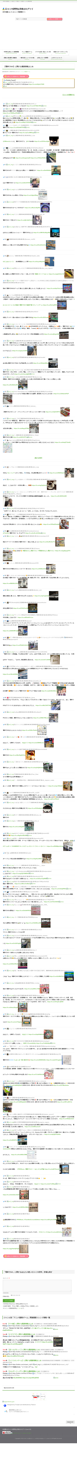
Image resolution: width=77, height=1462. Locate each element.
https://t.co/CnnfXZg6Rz (17, 826)
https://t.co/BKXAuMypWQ (41, 232)
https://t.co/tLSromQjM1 (22, 374)
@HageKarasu (35, 440)
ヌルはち (16, 590)
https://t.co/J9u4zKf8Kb (10, 674)
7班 (15, 774)
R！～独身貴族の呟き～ (21, 780)
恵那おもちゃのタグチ (20, 268)
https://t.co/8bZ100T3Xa (43, 705)
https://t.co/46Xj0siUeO (66, 1118)
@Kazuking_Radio (39, 1147)
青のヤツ (16, 815)
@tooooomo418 (53, 125)
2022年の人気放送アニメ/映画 (47, 1349)
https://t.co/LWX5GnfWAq (20, 1207)
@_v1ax (32, 135)
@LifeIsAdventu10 (36, 341)
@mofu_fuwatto (43, 762)
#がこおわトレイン (8, 261)
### (28, 141)
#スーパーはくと (43, 274)
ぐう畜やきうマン (19, 762)
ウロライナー (18, 929)
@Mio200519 (34, 311)
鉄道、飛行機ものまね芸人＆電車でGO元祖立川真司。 (30, 970)
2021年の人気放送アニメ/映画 (50, 1323)
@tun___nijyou (40, 865)
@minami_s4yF (64, 1364)
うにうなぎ (12, 295)
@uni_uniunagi (34, 295)
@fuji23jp (47, 1014)
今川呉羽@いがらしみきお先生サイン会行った (22, 666)
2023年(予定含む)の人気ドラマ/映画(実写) (51, 1360)
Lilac (15, 950)
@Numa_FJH (39, 418)
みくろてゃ (16, 164)
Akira (10, 531)
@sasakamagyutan (56, 666)
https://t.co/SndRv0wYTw (47, 542)
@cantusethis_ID (36, 681)
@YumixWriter (48, 391)
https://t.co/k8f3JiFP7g (20, 437)
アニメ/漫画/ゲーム (25, 71)
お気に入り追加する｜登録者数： (17, 76)
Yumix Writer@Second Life (21, 391)
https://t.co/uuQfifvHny (54, 1232)
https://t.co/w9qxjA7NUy (21, 428)
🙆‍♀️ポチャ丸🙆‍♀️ (17, 109)
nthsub (16, 1161)
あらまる (16, 189)
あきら (10, 1097)
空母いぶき (17, 956)
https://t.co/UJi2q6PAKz (58, 888)
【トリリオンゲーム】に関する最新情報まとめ (24, 1360)
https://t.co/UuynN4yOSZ (37, 261)
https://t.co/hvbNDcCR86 (19, 1154)
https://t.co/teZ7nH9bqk (48, 1184)
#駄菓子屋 (29, 305)
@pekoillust (65, 1326)
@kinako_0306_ (43, 904)
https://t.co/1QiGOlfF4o (53, 412)
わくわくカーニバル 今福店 (22, 324)
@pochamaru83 (41, 109)
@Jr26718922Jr (40, 508)
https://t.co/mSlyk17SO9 (36, 84)
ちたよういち (12, 1028)
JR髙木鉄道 (17, 508)
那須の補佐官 (18, 995)
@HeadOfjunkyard (44, 724)
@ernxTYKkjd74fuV (48, 899)
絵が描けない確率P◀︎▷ (21, 227)
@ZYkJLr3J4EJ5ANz (41, 652)
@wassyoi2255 (34, 563)
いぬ (10, 853)
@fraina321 (21, 282)
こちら (19, 1308)
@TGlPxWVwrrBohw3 (36, 148)
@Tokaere (6, 533)
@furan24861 (52, 479)
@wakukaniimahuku (50, 324)
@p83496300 (55, 1336)
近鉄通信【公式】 (13, 177)
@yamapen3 (14, 639)
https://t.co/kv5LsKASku (33, 533)
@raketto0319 (63, 1351)
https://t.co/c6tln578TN (23, 183)
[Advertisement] (38, 35)
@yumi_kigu (38, 377)
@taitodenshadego (40, 514)
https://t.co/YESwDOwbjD (51, 524)
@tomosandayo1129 (43, 536)
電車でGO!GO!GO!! (19, 1041)
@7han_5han (34, 774)
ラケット (41, 1351)
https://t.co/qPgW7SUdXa (52, 1134)
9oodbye (16, 712)
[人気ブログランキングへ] (6, 1433)
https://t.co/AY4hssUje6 (41, 141)
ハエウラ (11, 792)
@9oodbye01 (37, 712)
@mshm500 (45, 833)
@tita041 (33, 1028)
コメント (6, 1278)
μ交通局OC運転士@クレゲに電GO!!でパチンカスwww (25, 1054)
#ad (36, 1367)
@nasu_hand (40, 995)
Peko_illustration (42, 1326)
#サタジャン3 (43, 1232)
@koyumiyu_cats (47, 575)
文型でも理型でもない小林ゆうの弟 (24, 1130)
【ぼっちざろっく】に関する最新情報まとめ (24, 1349)
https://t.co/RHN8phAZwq (55, 846)
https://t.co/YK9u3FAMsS (39, 158)
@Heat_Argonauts (51, 886)
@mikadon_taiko (35, 256)
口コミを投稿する (69, 95)
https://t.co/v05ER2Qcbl (57, 473)
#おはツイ (25, 742)
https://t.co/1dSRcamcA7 (33, 1126)
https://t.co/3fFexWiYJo (64, 1102)
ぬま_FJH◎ (17, 418)
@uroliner (39, 929)
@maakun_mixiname (40, 1081)
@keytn (51, 1130)
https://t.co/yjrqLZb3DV (19, 350)
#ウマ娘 (33, 1328)
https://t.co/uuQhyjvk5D (51, 334)
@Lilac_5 (34, 950)
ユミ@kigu (17, 377)
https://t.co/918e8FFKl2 (17, 127)
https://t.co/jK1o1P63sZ (51, 799)
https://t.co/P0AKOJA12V (20, 645)
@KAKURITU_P (47, 227)
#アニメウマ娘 (41, 1328)
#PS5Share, (21, 1169)
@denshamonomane (67, 970)
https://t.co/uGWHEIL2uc (36, 742)
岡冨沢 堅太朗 (18, 881)
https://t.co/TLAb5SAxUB (36, 1074)
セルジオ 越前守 (18, 749)
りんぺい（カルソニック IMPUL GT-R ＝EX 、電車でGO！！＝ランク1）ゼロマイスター (40, 492)
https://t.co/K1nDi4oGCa (38, 245)
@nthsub (35, 1161)
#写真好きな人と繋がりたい (46, 550)
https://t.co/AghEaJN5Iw (34, 858)
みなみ (42, 1364)
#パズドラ (38, 1342)
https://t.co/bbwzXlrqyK (10, 1007)
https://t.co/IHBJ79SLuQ (41, 718)
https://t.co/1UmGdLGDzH (11, 1194)
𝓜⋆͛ (15, 311)
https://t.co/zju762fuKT (55, 786)
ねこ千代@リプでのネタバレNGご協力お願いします (50, 1373)
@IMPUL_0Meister (16, 494)
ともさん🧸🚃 (18, 536)
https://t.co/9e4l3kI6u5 (44, 170)
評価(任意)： (6, 1296)
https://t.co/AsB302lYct (10, 1140)
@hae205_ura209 (33, 792)
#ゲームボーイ (7, 846)
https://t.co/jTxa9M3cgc (26, 132)
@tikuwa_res (37, 815)
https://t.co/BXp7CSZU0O (23, 122)
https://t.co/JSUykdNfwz (40, 363)
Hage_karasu (13, 440)
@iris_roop (35, 467)
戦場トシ (16, 838)
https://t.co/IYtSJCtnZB (20, 608)
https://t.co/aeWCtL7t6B (32, 988)
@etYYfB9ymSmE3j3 (42, 881)
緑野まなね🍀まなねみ (19, 116)
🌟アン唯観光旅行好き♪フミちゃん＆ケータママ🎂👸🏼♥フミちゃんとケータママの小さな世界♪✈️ (37, 637)
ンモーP (16, 917)
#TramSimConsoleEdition (32, 1219)
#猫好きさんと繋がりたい (30, 550)
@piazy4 (28, 621)
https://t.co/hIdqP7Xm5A (63, 442)
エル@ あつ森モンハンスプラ (22, 802)
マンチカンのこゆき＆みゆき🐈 (18, 575)
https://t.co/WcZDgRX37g (17, 755)
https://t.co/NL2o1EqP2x (32, 207)
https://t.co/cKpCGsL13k (55, 288)
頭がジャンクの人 (19, 724)
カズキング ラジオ (14, 1147)
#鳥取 (36, 274)
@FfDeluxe (54, 615)
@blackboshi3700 (37, 876)
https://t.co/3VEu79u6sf (29, 730)
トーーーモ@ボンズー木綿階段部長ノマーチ (21, 125)
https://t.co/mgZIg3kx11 (39, 485)
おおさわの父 (18, 935)
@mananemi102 (46, 116)
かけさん (11, 406)
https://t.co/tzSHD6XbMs (38, 1060)
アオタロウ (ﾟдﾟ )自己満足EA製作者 (24, 370)
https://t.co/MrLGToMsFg (23, 883)
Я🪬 (15, 681)
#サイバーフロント (34, 846)
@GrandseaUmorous (32, 531)
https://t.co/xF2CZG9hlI (51, 901)
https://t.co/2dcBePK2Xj (23, 910)
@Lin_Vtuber (35, 435)
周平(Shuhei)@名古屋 (15, 602)
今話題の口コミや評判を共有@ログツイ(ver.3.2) (39, 1438)
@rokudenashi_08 (39, 214)
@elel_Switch (50, 802)
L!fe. (15, 341)
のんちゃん (17, 652)
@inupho (28, 853)
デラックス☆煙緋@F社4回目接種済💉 (25, 615)
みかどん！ (12, 256)
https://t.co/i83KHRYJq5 (10, 631)
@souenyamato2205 (41, 956)
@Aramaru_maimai (39, 189)
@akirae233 (30, 1097)
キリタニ (16, 214)
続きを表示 (38, 458)
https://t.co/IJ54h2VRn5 (10, 964)
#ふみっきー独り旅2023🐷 (22, 1060)
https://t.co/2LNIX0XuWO (59, 496)
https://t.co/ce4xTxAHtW (42, 659)
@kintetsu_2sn (37, 177)
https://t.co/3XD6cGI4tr (39, 569)
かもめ (10, 891)
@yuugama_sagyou (43, 1122)
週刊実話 (11, 697)
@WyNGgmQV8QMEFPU (44, 202)
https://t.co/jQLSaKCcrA (24, 220)
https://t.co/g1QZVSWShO (20, 873)
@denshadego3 (44, 1041)
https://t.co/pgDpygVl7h (62, 550)
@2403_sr (31, 82)
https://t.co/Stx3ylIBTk (50, 305)
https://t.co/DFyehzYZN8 (48, 1219)
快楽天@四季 (18, 357)
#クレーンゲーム (38, 305)
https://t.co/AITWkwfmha (61, 1085)
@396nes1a (6, 141)
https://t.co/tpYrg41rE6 (42, 595)
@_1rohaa (36, 983)
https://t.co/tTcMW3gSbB (14, 1085)
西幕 (11, 82)
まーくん (16, 1081)
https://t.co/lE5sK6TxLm (25, 617)
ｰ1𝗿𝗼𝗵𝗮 (16, 983)
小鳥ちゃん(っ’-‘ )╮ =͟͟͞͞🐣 (21, 899)
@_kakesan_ (32, 406)
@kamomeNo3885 (32, 891)
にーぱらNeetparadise (20, 871)
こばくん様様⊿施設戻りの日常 (18, 1114)
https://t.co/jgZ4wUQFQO (11, 1248)
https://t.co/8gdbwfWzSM (19, 835)
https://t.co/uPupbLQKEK (55, 1001)
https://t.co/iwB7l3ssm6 (52, 1169)
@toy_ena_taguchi (47, 268)
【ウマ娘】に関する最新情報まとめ (20, 1324)
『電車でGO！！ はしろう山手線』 (19, 1046)
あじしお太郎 (12, 148)
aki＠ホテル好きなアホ (20, 833)
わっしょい (12, 563)
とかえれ (16, 548)
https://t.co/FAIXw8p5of (35, 808)
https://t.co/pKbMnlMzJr (49, 691)
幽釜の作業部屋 (18, 1122)
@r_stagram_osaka (48, 780)
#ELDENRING (17, 1378)
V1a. (14, 135)
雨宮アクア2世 (17, 202)
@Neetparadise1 (47, 871)
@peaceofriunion (41, 602)
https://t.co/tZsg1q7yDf (22, 158)
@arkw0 (28, 1066)
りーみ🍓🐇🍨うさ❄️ (20, 737)
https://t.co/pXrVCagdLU (54, 1060)
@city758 (58, 1054)
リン (15, 435)
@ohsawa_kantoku (42, 935)
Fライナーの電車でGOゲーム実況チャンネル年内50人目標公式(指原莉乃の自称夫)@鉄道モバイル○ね (44, 280)
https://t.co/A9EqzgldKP (15, 1344)
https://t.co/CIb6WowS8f (33, 923)
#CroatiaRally (31, 1043)
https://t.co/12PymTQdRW (38, 878)
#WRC (25, 1043)
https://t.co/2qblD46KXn (36, 1034)
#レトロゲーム (24, 846)
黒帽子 (16, 876)
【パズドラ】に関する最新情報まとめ (21, 1334)
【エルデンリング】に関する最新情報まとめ (24, 1371)
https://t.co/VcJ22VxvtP (41, 317)
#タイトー (43, 846)
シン (9, 130)
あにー (16, 821)
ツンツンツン (18, 865)
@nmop (35, 917)
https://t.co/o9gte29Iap (30, 195)
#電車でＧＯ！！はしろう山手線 (34, 1169)
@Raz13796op (14, 1375)
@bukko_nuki (38, 590)
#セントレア (11, 473)
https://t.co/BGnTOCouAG (15, 1356)
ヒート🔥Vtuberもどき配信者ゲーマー (20, 886)
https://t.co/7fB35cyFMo (10, 113)
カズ (34, 1336)
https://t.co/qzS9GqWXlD (31, 1378)
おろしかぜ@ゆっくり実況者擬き (23, 479)
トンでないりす (13, 467)
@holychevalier (40, 357)
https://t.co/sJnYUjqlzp (14, 1022)
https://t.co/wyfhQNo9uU (35, 767)
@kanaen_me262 (30, 239)
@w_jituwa (31, 697)
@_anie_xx (35, 821)
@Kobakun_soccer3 (48, 1114)
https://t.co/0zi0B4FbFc (56, 976)
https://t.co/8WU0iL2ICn (10, 583)
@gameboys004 (38, 838)
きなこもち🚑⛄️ (18, 904)
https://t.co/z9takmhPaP (61, 393)
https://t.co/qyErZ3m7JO (56, 274)
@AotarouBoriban (55, 370)
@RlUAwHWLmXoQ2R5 (32, 130)
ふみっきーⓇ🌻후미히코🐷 (22, 1014)
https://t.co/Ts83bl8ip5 (43, 1043)
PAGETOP (70, 1422)
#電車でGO (22, 305)
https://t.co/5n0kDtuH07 (10, 385)
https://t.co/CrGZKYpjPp (13, 943)
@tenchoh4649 (42, 749)
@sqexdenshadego (50, 1046)
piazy (10, 621)
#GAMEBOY (15, 846)
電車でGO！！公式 (14, 514)
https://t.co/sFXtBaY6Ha (34, 106)
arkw (10, 1066)
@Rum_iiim (44, 737)
